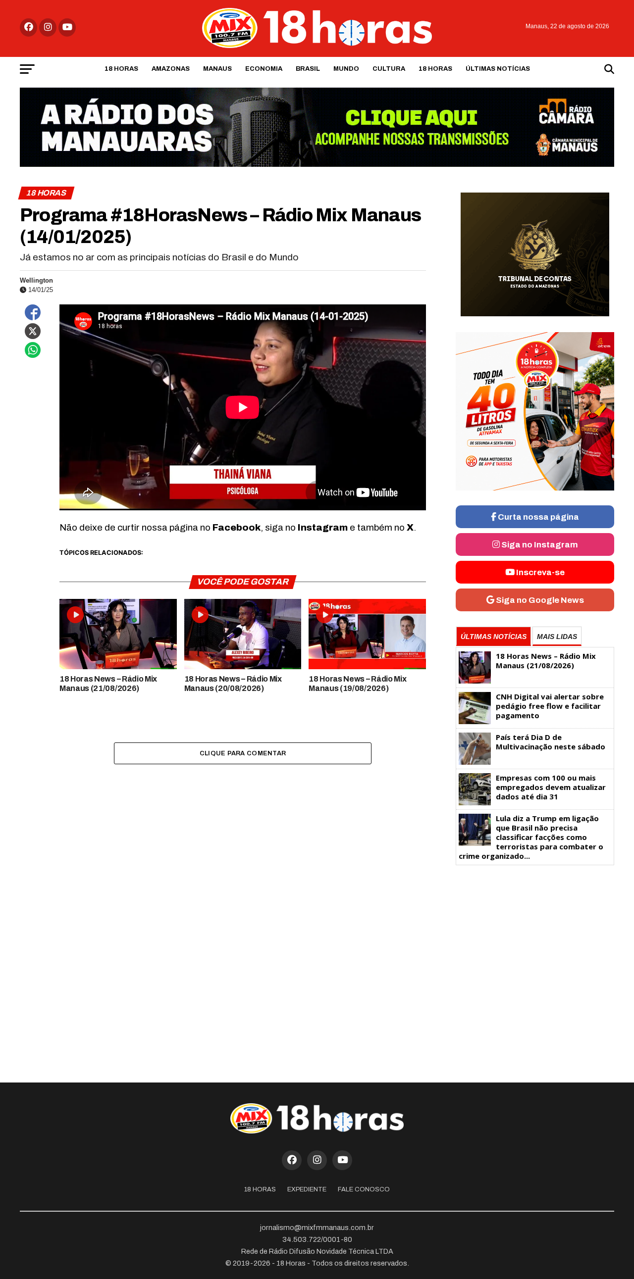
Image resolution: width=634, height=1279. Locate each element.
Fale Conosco (364, 1189)
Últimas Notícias (498, 68)
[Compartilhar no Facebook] (33, 312)
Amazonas (171, 68)
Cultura (388, 68)
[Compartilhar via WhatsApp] (33, 350)
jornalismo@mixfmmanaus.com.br (317, 1227)
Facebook (236, 527)
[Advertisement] (535, 947)
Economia (263, 68)
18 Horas (121, 68)
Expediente (306, 1189)
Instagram (323, 527)
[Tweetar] (33, 331)
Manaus (217, 68)
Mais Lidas (557, 636)
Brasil (308, 68)
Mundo (346, 68)
